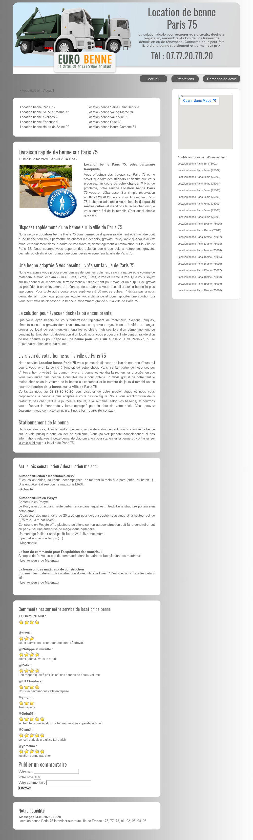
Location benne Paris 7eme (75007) (199, 203)
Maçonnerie (28, 543)
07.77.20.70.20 (61, 391)
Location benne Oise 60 (104, 122)
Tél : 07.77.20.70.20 (182, 55)
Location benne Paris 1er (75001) (198, 163)
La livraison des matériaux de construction (51, 569)
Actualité (26, 489)
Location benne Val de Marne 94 (110, 112)
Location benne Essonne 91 (40, 122)
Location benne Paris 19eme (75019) (200, 283)
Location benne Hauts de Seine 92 (44, 127)
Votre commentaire (32, 782)
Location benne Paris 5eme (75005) (199, 190)
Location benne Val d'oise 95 (107, 117)
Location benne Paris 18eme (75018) (200, 276)
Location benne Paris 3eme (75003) (199, 176)
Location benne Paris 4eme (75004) (199, 183)
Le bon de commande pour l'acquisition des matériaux (60, 552)
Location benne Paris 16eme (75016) (200, 263)
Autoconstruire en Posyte (38, 498)
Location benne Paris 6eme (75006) (199, 196)
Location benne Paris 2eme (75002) (199, 170)
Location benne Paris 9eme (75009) (199, 216)
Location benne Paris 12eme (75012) (200, 236)
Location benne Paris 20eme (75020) (200, 290)
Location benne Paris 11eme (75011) (199, 230)
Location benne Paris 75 (37, 107)
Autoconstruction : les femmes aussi (47, 476)
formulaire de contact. (98, 410)
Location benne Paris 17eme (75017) (200, 270)
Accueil (153, 79)
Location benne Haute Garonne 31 (111, 127)
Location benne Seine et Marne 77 (44, 112)
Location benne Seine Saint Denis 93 (113, 107)
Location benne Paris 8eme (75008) (199, 210)
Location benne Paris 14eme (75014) (200, 250)
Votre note (26, 777)
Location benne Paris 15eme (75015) (200, 256)
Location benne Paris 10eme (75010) (200, 223)
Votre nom (26, 771)
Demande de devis (221, 79)
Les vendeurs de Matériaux (39, 560)
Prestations (185, 79)
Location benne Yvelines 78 (39, 117)
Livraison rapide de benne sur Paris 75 (58, 151)
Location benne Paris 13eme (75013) (200, 243)
